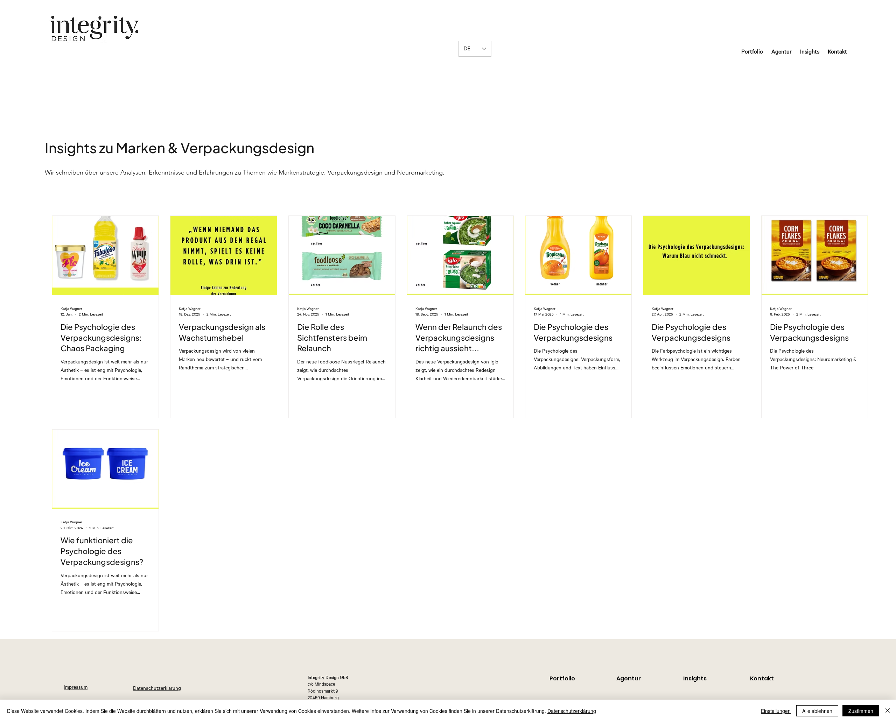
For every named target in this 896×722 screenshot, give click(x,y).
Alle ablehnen (817, 710)
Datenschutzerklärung (157, 688)
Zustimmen (860, 710)
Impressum (76, 687)
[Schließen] (887, 710)
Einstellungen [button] (776, 710)
